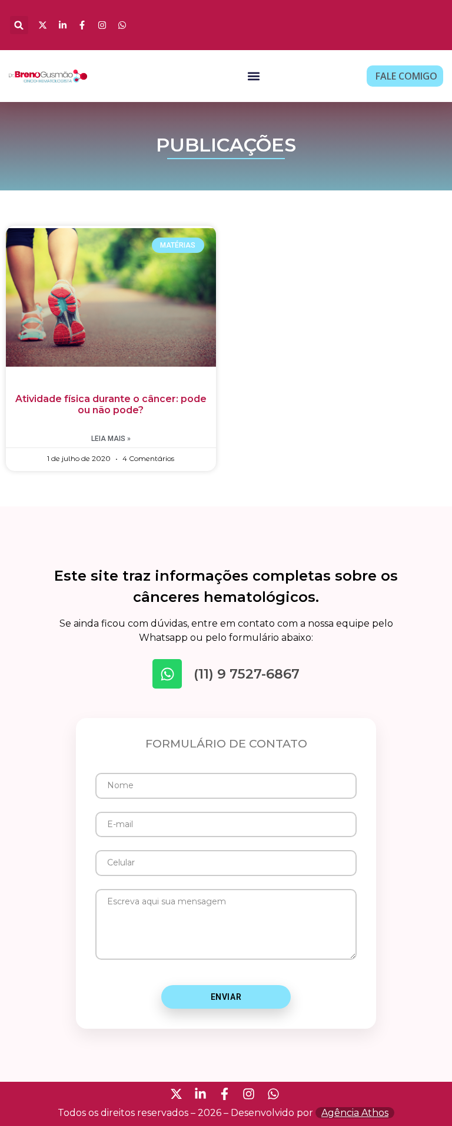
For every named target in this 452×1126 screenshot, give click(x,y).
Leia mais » (111, 438)
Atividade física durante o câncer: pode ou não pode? (111, 404)
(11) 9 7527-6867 (247, 674)
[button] (19, 25)
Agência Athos (354, 1112)
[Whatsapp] (167, 674)
